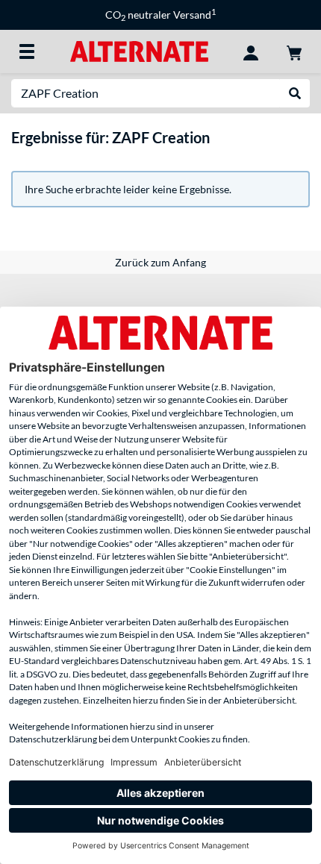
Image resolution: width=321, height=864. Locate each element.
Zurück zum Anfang (160, 262)
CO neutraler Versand (160, 14)
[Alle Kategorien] (27, 51)
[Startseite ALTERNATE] (139, 50)
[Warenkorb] (294, 51)
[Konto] (251, 51)
